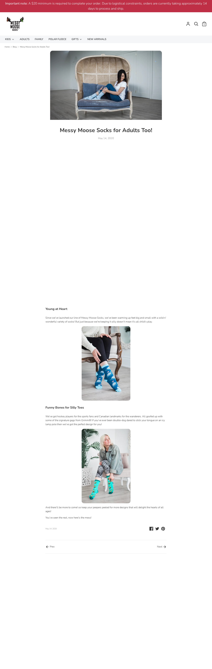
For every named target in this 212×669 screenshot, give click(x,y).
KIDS (8, 39)
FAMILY (39, 39)
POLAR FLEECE (57, 39)
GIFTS (75, 39)
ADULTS (24, 39)
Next (160, 546)
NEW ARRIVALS (96, 39)
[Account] (188, 22)
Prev (52, 546)
